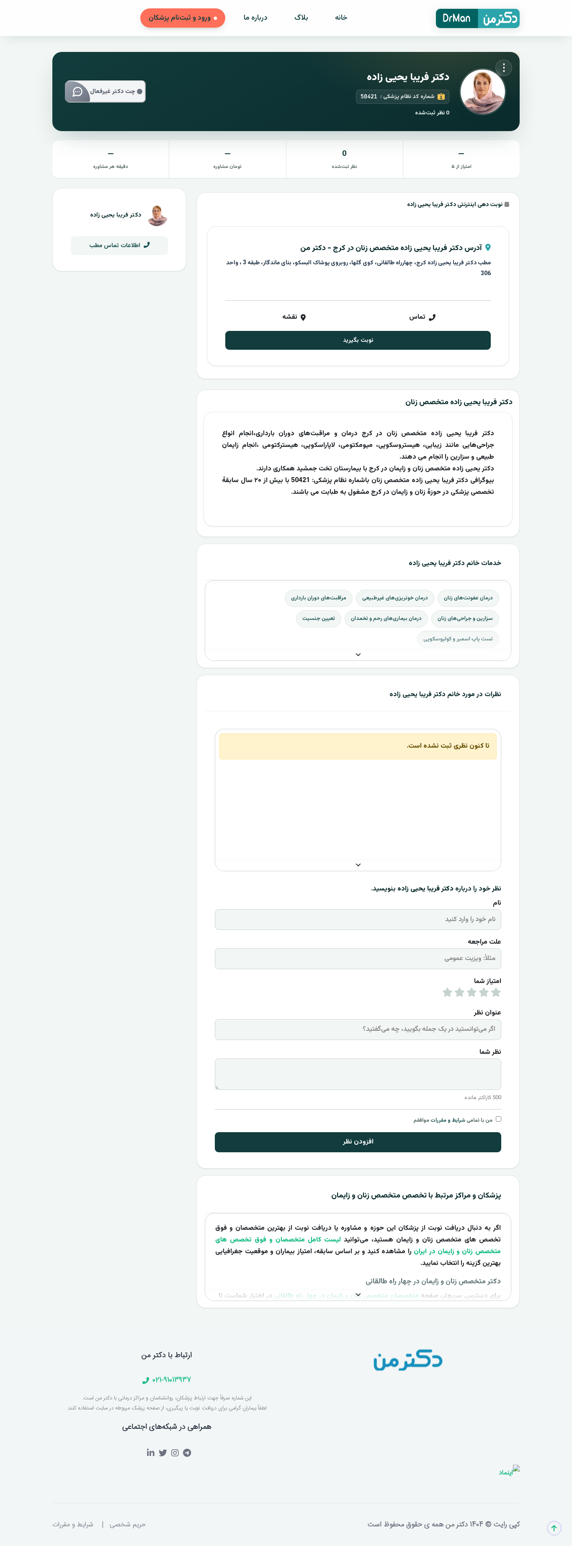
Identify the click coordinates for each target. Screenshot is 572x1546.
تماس (417, 317)
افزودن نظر (358, 1142)
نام (497, 903)
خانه (341, 18)
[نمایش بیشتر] (358, 655)
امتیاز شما (487, 981)
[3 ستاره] (471, 994)
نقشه (289, 317)
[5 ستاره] (447, 994)
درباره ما (256, 18)
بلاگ (301, 18)
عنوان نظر (487, 1013)
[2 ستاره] (484, 994)
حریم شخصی (128, 1525)
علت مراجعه (484, 942)
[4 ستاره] (459, 994)
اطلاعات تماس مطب (115, 245)
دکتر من (455, 1525)
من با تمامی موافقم (452, 1120)
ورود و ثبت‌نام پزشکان (180, 18)
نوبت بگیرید (358, 340)
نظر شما (490, 1052)
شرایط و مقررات (447, 1120)
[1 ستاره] (496, 994)
